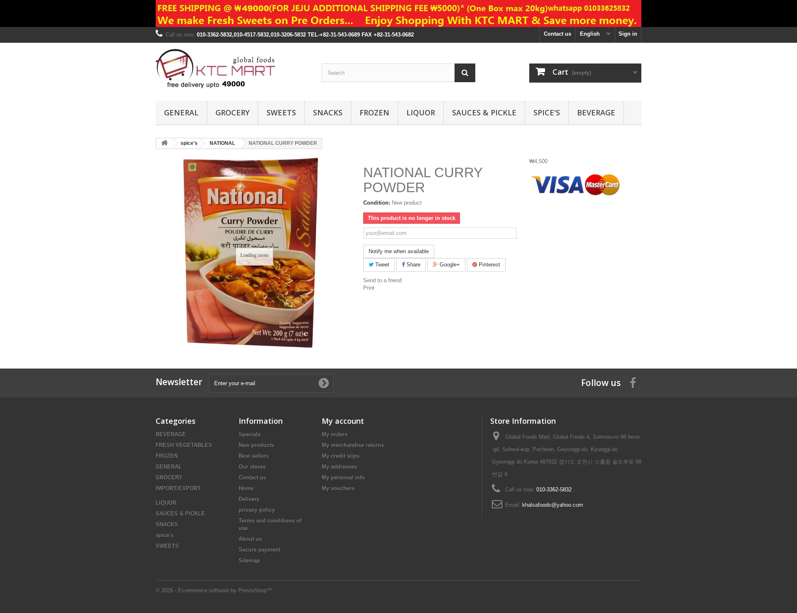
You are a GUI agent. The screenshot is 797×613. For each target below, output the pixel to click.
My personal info (343, 477)
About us (250, 539)
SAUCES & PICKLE (484, 112)
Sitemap (249, 560)
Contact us (557, 34)
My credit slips (340, 456)
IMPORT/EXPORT (178, 488)
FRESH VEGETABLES (184, 445)
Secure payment (259, 550)
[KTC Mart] (232, 69)
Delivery (249, 499)
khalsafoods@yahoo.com (552, 505)
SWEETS (281, 112)
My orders (334, 434)
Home (246, 488)
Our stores (252, 467)
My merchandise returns (353, 445)
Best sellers (254, 456)
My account (343, 421)
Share (413, 264)
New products (256, 445)
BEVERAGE (596, 112)
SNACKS (327, 112)
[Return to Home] (164, 143)
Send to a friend (382, 280)
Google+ (449, 264)
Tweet (381, 264)
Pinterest (488, 264)
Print (368, 288)
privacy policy (257, 510)
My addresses (339, 467)
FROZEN (374, 112)
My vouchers (338, 488)
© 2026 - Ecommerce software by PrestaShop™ (214, 590)
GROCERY (232, 112)
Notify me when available (399, 251)
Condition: (376, 203)
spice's (546, 112)
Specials (250, 434)
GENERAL (181, 112)
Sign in (628, 34)
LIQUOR (420, 112)
